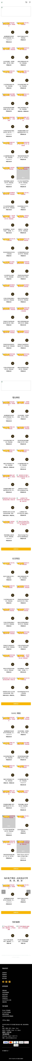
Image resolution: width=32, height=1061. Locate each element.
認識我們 (4, 972)
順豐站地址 (5, 996)
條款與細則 (5, 994)
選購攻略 (4, 990)
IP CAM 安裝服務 (6, 1012)
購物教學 (4, 974)
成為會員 (4, 976)
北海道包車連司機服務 (7, 1016)
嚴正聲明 (4, 978)
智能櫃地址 (5, 998)
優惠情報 (4, 1002)
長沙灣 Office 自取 (6, 1000)
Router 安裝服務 (6, 1010)
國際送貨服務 (5, 1014)
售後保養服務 (5, 992)
